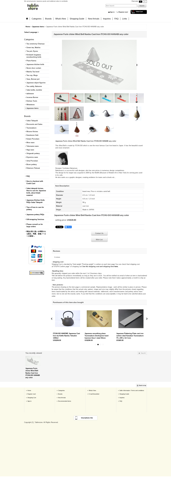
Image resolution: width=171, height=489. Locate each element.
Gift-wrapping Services (35, 219)
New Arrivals (62, 397)
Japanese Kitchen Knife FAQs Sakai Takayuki (35, 201)
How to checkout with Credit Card (34, 182)
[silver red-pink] (121, 98)
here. (116, 266)
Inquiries (122, 397)
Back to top (142, 385)
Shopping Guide (124, 394)
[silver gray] (99, 65)
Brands (60, 394)
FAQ (28, 176)
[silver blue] (106, 98)
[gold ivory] (91, 98)
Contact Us (99, 233)
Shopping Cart (31, 397)
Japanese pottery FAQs (35, 214)
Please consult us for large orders (34, 225)
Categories (61, 390)
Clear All (143, 353)
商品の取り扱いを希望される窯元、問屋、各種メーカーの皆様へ (36, 233)
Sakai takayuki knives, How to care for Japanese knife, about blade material (36, 191)
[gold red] (76, 98)
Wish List (99, 239)
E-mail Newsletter (94, 394)
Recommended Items (64, 401)
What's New (92, 390)
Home (29, 390)
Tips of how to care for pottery (35, 208)
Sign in (112, 12)
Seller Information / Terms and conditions (131, 390)
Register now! (123, 12)
